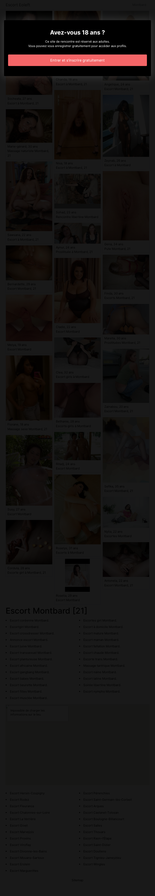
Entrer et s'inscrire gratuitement (77, 60)
